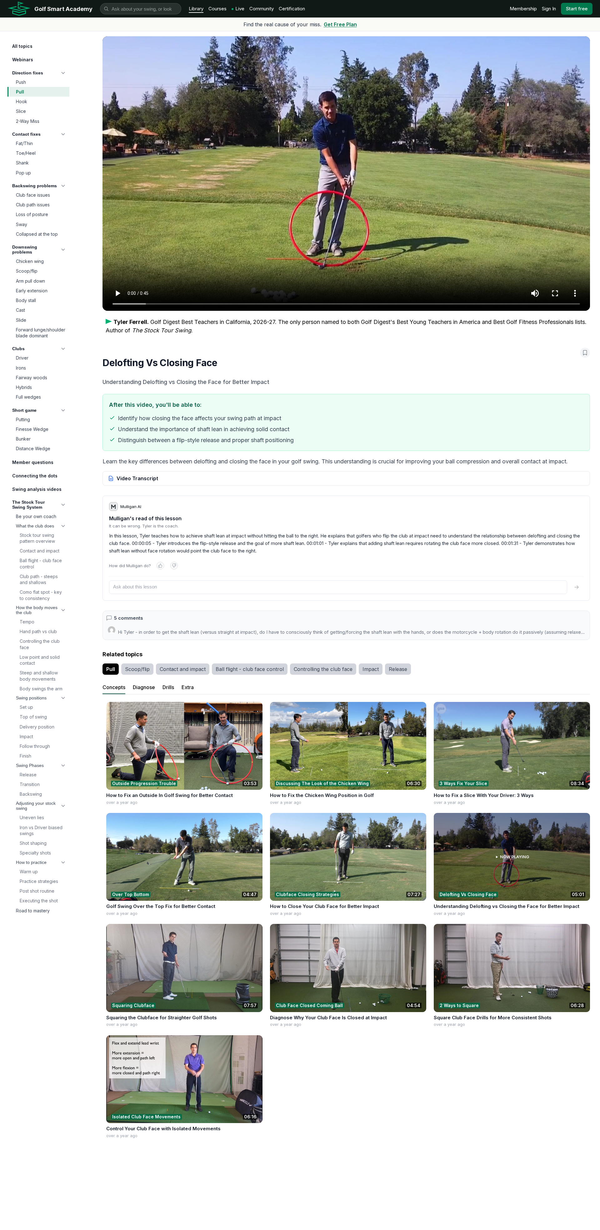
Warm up (29, 871)
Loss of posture (32, 214)
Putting (23, 419)
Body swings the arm (41, 688)
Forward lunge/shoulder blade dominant (40, 332)
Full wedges (28, 397)
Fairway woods (31, 377)
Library (196, 9)
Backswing (31, 794)
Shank (22, 162)
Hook (21, 101)
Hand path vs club (38, 631)
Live (239, 9)
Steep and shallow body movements (39, 675)
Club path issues (33, 204)
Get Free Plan (340, 24)
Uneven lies (32, 817)
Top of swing (33, 716)
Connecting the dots (35, 475)
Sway (21, 224)
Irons (21, 368)
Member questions (32, 462)
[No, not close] (174, 565)
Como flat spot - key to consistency (41, 595)
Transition (30, 784)
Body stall (26, 300)
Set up (26, 707)
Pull (20, 91)
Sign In (549, 9)
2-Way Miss (27, 121)
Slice (21, 111)
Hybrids (24, 387)
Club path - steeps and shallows (39, 579)
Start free (577, 9)
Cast (20, 310)
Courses (217, 9)
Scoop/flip (27, 271)
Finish (25, 756)
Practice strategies (39, 881)
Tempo (27, 621)
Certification (292, 9)
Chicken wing (30, 261)
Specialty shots (35, 852)
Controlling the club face (40, 644)
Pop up (23, 172)
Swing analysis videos (37, 489)
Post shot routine (37, 891)
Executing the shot (39, 900)
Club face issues (33, 195)
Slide (21, 320)
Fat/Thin (24, 143)
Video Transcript (137, 478)
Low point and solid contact (40, 660)
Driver (22, 357)
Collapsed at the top (37, 234)
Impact (26, 736)
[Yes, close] (160, 565)
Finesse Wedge (32, 429)
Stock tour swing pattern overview (37, 538)
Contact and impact (39, 550)
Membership (523, 9)
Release (28, 774)
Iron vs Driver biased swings (41, 830)
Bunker (23, 438)
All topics (22, 46)
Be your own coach (36, 516)
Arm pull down (30, 281)
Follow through (35, 746)
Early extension (32, 290)
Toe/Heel (26, 153)
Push (21, 82)
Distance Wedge (33, 448)
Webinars (22, 59)
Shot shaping (33, 843)
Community (261, 9)
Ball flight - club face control (41, 563)
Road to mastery (33, 910)
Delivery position (37, 726)
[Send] (576, 587)
